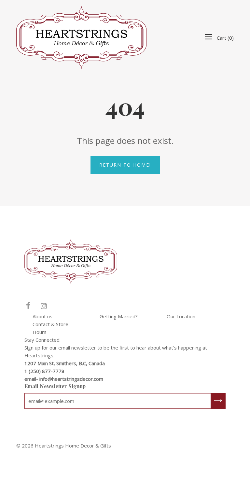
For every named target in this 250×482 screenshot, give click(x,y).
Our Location (181, 316)
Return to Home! (125, 165)
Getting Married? (119, 316)
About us (42, 316)
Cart (225, 37)
